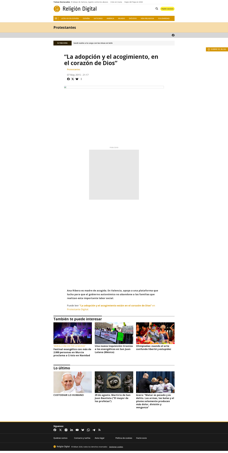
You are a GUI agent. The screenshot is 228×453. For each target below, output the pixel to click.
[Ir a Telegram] (94, 429)
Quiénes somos (60, 438)
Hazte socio (141, 438)
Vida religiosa (147, 18)
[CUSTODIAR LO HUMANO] (72, 382)
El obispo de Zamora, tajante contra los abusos (89, 2)
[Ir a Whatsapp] (89, 429)
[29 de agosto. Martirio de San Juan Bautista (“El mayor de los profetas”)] (114, 382)
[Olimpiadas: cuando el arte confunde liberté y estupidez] (155, 333)
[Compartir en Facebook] (68, 79)
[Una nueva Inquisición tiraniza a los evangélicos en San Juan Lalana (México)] (114, 333)
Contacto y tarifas (82, 438)
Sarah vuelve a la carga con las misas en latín (93, 43)
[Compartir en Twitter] (72, 79)
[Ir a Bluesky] (83, 429)
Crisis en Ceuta (116, 2)
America (110, 18)
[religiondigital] (61, 446)
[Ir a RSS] (100, 429)
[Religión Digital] (75, 9)
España (86, 18)
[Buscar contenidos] (156, 8)
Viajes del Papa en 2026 (133, 2)
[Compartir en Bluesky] (77, 79)
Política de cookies (123, 438)
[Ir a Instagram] (66, 429)
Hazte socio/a (167, 8)
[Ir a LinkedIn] (72, 429)
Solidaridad (163, 18)
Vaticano (98, 18)
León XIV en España (70, 18)
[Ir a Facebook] (173, 35)
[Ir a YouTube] (78, 429)
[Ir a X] (61, 429)
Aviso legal (99, 438)
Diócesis (133, 18)
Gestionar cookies (116, 447)
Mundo (121, 18)
